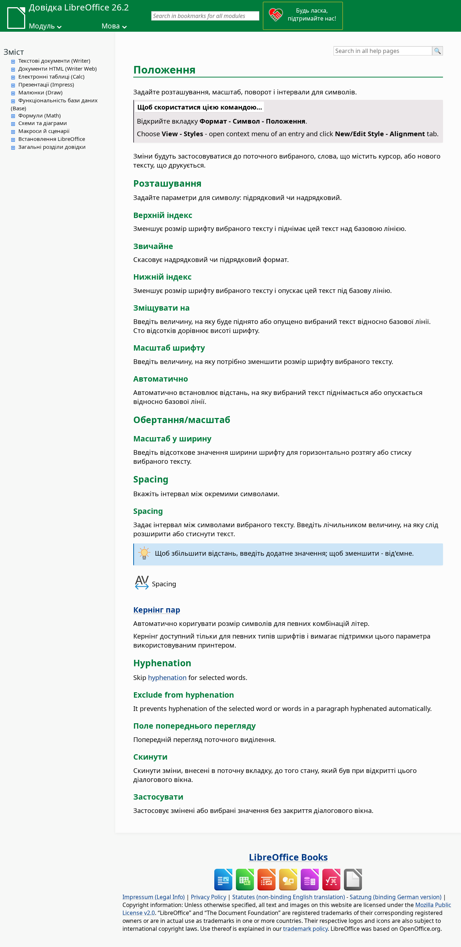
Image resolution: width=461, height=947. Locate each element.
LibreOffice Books (288, 857)
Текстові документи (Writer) (54, 60)
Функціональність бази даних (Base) (54, 104)
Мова (111, 26)
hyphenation (167, 677)
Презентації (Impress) (46, 84)
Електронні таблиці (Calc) (51, 76)
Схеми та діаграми (42, 122)
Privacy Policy (208, 897)
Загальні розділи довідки (52, 146)
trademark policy (305, 929)
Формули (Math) (39, 115)
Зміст (14, 51)
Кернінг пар (156, 609)
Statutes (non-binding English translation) (288, 897)
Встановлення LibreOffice (51, 138)
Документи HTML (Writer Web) (57, 68)
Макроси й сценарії (44, 130)
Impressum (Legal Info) (153, 897)
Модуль (42, 26)
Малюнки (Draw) (40, 92)
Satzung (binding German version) (396, 897)
